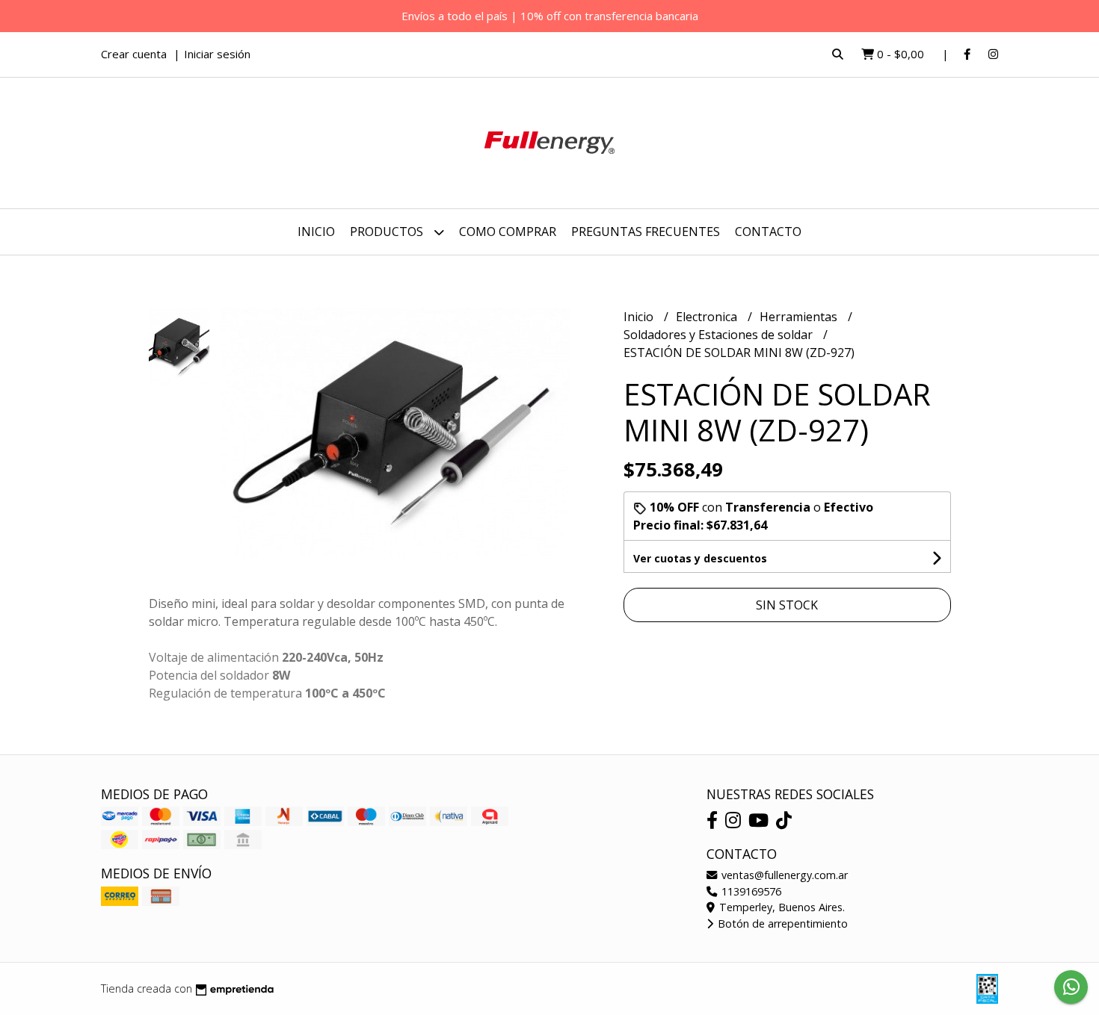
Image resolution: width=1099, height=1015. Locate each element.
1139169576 (749, 891)
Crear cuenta (134, 53)
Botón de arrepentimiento (781, 923)
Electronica (708, 316)
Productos (388, 231)
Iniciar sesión (217, 53)
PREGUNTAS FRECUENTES (645, 231)
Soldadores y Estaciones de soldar (720, 334)
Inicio (316, 231)
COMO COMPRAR (507, 231)
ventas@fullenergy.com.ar (783, 875)
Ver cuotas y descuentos (700, 558)
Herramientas (800, 316)
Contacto (768, 231)
